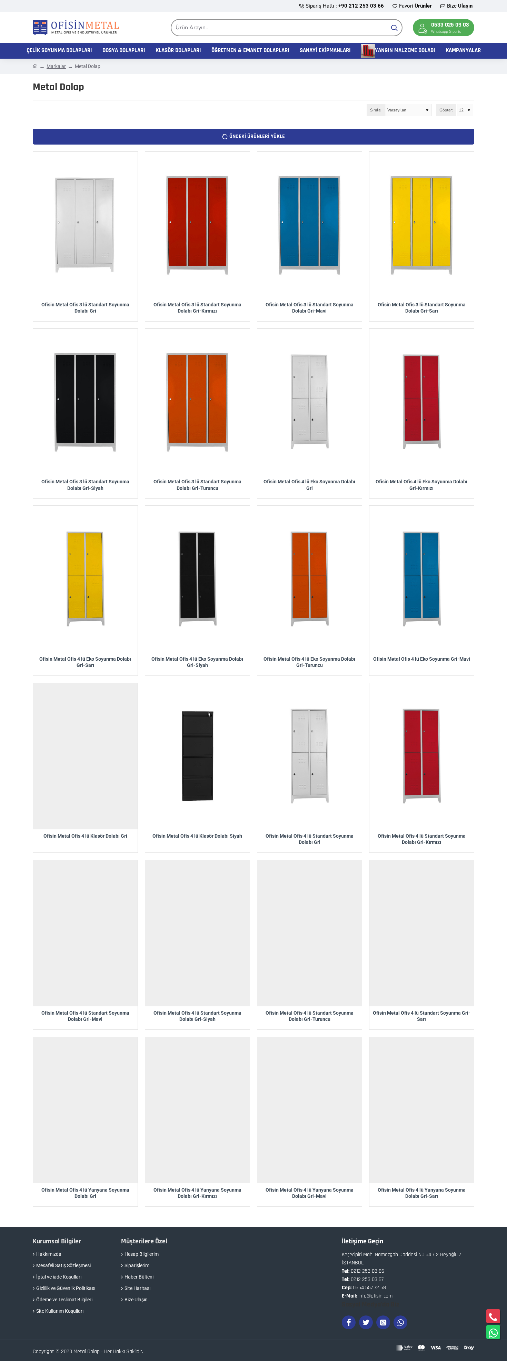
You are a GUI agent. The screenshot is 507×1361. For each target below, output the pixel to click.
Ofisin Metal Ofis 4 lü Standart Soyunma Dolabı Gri (310, 839)
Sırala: (375, 110)
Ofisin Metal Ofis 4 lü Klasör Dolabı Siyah (197, 836)
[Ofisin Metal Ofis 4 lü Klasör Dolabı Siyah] (197, 756)
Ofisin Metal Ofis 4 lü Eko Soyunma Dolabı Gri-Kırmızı (421, 485)
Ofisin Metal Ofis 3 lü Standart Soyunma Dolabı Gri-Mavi (310, 308)
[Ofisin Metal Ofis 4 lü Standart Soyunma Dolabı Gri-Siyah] (197, 933)
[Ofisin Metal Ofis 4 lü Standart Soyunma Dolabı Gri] (309, 756)
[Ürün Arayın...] (394, 28)
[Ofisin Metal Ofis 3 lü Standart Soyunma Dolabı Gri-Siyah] (85, 402)
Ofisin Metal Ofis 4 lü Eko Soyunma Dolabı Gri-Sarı (85, 662)
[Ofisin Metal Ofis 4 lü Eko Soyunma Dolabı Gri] (309, 402)
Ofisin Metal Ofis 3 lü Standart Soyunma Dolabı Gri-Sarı (422, 308)
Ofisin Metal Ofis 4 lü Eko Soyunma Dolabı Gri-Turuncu (309, 662)
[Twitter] (366, 1322)
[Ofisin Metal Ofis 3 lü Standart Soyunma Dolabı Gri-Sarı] (421, 225)
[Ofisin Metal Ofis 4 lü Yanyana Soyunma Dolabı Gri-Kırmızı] (197, 1110)
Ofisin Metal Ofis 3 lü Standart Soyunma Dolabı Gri (85, 308)
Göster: (446, 110)
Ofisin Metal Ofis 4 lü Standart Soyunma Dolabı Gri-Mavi (85, 1016)
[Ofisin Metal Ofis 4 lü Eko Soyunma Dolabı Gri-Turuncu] (309, 579)
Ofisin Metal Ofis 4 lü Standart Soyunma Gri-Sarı (421, 1016)
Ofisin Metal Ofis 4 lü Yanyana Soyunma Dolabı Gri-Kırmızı (197, 1193)
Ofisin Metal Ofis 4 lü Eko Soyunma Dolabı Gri (309, 485)
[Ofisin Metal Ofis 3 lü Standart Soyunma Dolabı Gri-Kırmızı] (197, 225)
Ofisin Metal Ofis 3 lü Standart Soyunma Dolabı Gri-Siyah (85, 485)
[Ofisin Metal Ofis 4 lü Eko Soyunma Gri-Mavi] (421, 579)
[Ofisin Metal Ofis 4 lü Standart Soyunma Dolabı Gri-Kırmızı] (421, 756)
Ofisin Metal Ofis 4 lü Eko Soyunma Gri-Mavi (421, 659)
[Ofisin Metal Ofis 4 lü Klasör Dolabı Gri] (85, 756)
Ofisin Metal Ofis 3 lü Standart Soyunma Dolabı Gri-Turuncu (197, 485)
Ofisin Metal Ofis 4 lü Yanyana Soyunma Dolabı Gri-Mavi (310, 1193)
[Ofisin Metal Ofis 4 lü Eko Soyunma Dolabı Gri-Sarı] (85, 579)
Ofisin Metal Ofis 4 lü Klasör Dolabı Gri (85, 836)
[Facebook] (349, 1322)
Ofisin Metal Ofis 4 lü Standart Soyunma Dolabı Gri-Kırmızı (422, 839)
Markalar (56, 66)
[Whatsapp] (400, 1322)
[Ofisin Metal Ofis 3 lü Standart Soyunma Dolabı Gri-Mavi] (309, 225)
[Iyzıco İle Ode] (435, 1348)
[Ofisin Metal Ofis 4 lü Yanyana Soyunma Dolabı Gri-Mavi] (309, 1110)
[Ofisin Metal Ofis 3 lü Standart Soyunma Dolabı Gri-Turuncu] (197, 402)
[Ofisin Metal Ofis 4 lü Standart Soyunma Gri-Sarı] (421, 933)
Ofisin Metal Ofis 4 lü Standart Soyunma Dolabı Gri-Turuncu (310, 1016)
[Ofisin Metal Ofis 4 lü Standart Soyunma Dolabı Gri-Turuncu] (309, 933)
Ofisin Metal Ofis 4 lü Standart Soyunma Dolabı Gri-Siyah (197, 1016)
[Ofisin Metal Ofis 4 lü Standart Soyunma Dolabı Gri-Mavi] (85, 933)
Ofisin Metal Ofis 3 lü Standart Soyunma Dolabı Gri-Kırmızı (197, 308)
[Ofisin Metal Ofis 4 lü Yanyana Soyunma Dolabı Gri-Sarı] (421, 1110)
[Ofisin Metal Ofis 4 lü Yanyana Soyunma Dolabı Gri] (85, 1110)
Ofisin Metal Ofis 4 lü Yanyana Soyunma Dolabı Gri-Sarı (422, 1193)
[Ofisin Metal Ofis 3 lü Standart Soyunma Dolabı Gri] (85, 225)
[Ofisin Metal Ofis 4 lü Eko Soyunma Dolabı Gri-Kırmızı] (421, 402)
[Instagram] (383, 1322)
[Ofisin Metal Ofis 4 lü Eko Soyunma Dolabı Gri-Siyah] (197, 579)
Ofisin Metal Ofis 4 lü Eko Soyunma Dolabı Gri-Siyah (197, 662)
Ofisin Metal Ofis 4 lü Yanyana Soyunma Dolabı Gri (85, 1193)
